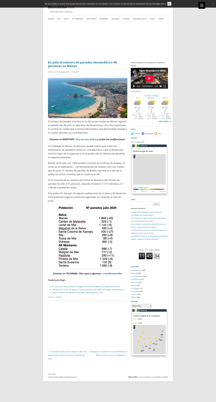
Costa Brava (91, 19)
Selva (66, 19)
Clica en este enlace (86, 139)
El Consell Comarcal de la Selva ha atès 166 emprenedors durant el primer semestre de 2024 (67, 355)
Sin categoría (135, 288)
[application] (149, 78)
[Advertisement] (108, 41)
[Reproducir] (134, 86)
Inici (59, 19)
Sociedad (115, 19)
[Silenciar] (161, 86)
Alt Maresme (77, 19)
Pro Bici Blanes (136, 91)
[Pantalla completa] (165, 86)
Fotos (152, 19)
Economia (104, 19)
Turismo (126, 19)
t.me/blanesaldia (112, 273)
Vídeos (161, 19)
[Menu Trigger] (201, 5)
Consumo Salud (139, 19)
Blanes (51, 19)
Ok (169, 4)
